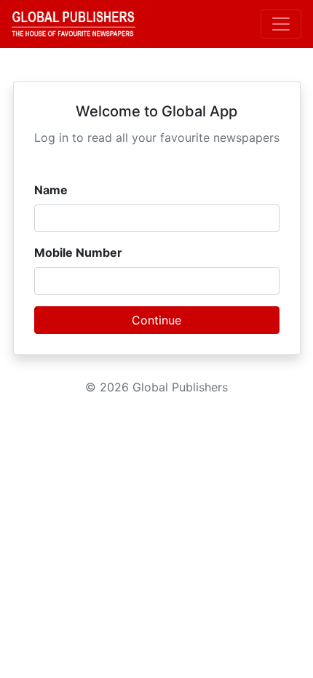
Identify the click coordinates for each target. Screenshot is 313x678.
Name (51, 190)
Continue (156, 320)
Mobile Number (78, 252)
